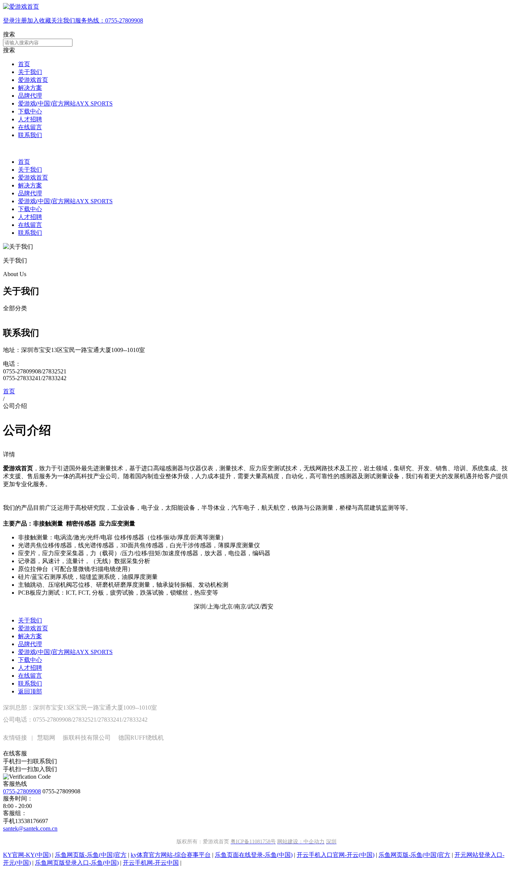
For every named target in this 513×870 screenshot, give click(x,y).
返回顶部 (30, 691)
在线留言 (30, 127)
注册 (21, 20)
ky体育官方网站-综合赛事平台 (171, 855)
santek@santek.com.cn (30, 828)
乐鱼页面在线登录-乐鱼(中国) (254, 855)
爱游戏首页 (33, 80)
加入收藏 (39, 20)
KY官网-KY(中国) (27, 855)
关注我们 (63, 20)
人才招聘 (30, 119)
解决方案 (30, 88)
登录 (9, 20)
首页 (24, 64)
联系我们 (30, 135)
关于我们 (30, 72)
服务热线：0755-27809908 (109, 20)
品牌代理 (30, 95)
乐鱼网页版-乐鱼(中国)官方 (91, 855)
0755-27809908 (22, 791)
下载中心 (30, 111)
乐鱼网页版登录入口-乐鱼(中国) (77, 862)
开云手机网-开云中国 (151, 862)
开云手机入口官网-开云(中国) (335, 855)
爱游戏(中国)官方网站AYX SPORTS (65, 103)
